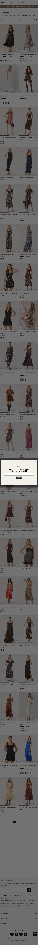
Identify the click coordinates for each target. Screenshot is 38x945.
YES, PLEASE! (19, 477)
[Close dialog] (35, 461)
